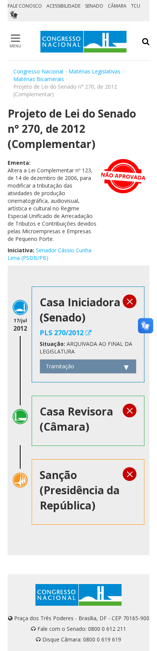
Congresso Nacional (38, 71)
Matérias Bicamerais (38, 79)
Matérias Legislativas (94, 71)
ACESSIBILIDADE (63, 6)
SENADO (94, 6)
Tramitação (60, 366)
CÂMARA (117, 6)
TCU (135, 6)
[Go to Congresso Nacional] (83, 42)
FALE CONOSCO (25, 6)
